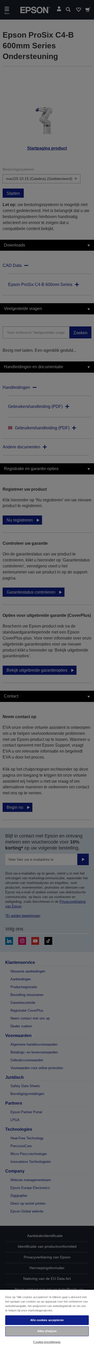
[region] (47, 1318)
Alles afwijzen (47, 1331)
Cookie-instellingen (47, 1342)
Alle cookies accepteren (47, 1320)
